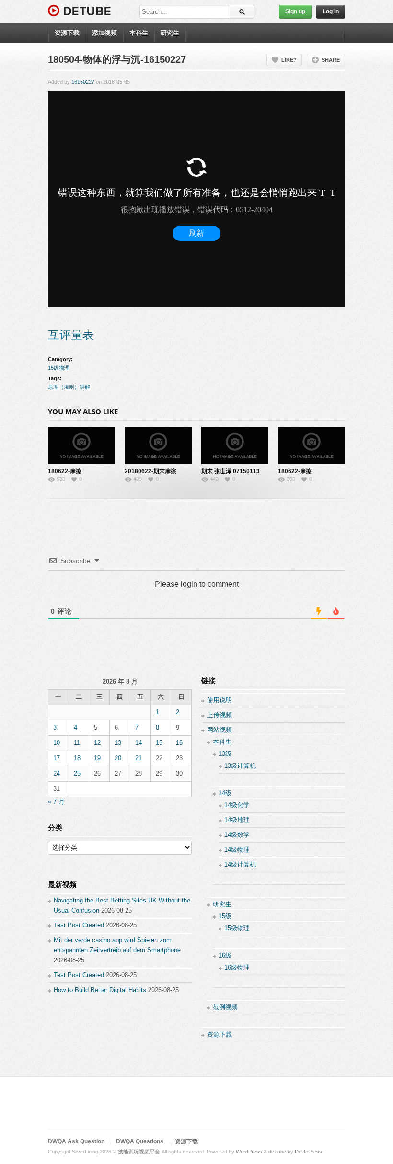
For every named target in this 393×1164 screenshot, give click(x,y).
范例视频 (225, 1007)
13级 (225, 753)
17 (56, 758)
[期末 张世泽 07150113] (234, 445)
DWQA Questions (139, 1141)
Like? (289, 60)
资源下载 (67, 32)
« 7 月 (56, 801)
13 (118, 742)
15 (159, 742)
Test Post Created (79, 925)
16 (179, 742)
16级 (225, 955)
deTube (277, 1151)
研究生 (170, 32)
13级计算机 (240, 765)
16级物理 (237, 967)
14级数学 (237, 834)
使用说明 (219, 700)
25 (77, 773)
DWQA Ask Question (76, 1141)
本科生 (138, 32)
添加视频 (104, 32)
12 (97, 742)
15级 (225, 916)
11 (77, 742)
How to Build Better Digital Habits (100, 989)
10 (56, 742)
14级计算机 (240, 864)
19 (97, 758)
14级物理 (237, 849)
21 (138, 758)
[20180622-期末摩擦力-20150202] (158, 445)
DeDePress (308, 1151)
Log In (331, 11)
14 (138, 742)
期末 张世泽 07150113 (230, 471)
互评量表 (71, 334)
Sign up (295, 11)
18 (77, 758)
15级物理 (58, 368)
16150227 (82, 82)
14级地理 (237, 819)
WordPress (249, 1151)
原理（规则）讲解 (69, 387)
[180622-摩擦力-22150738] (81, 445)
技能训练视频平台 (139, 1151)
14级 (225, 793)
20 (118, 758)
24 (56, 773)
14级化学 (237, 805)
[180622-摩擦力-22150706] (311, 445)
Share (331, 60)
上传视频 (219, 715)
